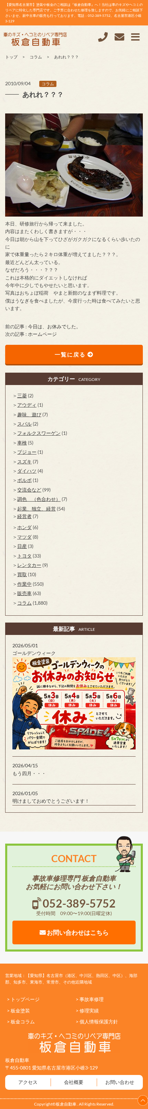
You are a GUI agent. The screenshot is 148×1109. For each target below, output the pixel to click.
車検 (22, 443)
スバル (24, 424)
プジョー (26, 452)
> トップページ (23, 999)
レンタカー (29, 565)
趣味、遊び (29, 414)
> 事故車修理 (90, 999)
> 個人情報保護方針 (97, 1021)
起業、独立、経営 (36, 509)
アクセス (28, 1082)
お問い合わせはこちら (77, 932)
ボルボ (24, 480)
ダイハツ (26, 471)
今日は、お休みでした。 (54, 326)
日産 (22, 546)
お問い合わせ (119, 1082)
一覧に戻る (71, 354)
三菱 (22, 395)
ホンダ (24, 527)
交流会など (29, 490)
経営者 (24, 516)
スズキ (24, 461)
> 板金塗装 (18, 1010)
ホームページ (42, 334)
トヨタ (24, 556)
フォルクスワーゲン (39, 433)
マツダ (24, 537)
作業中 (24, 584)
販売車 (24, 593)
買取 (22, 574)
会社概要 (73, 1082)
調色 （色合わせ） (39, 499)
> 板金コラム (21, 1021)
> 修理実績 (87, 1010)
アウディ (26, 405)
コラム (48, 83)
